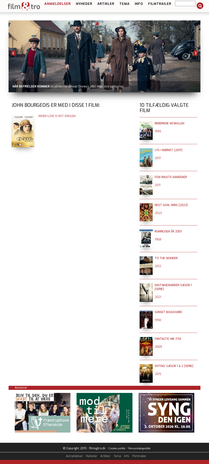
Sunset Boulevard (168, 312)
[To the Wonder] (146, 258)
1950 (158, 320)
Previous (13, 53)
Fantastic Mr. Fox (168, 339)
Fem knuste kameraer (171, 177)
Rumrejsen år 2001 (168, 231)
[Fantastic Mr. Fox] (146, 339)
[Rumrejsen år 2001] (146, 231)
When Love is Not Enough (57, 116)
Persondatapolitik (139, 448)
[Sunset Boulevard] (146, 312)
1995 (158, 131)
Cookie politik (117, 448)
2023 (158, 213)
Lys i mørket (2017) (168, 150)
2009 (158, 347)
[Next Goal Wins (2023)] (146, 205)
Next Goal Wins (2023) (171, 205)
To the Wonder (166, 258)
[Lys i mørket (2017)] (146, 150)
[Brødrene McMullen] (146, 123)
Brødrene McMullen (169, 123)
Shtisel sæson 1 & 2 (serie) (174, 366)
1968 (158, 239)
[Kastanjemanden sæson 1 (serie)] (146, 285)
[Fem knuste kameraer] (146, 177)
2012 (158, 266)
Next (195, 53)
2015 (158, 374)
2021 (158, 297)
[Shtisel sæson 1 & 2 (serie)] (146, 366)
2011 (157, 185)
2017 (158, 158)
